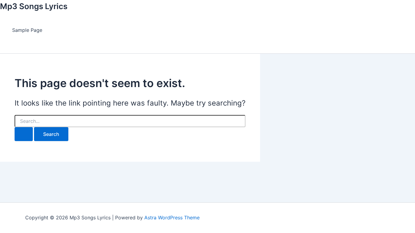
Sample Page (27, 30)
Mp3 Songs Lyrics (33, 6)
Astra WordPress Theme (172, 217)
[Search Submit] (24, 134)
